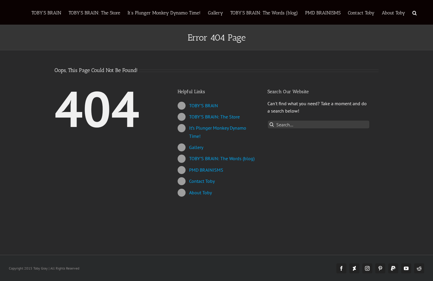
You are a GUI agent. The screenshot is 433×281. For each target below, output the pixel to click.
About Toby (200, 192)
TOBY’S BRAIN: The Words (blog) (221, 158)
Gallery (196, 147)
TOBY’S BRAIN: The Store (214, 117)
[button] (414, 12)
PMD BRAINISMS (206, 170)
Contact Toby (202, 181)
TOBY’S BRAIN (203, 105)
